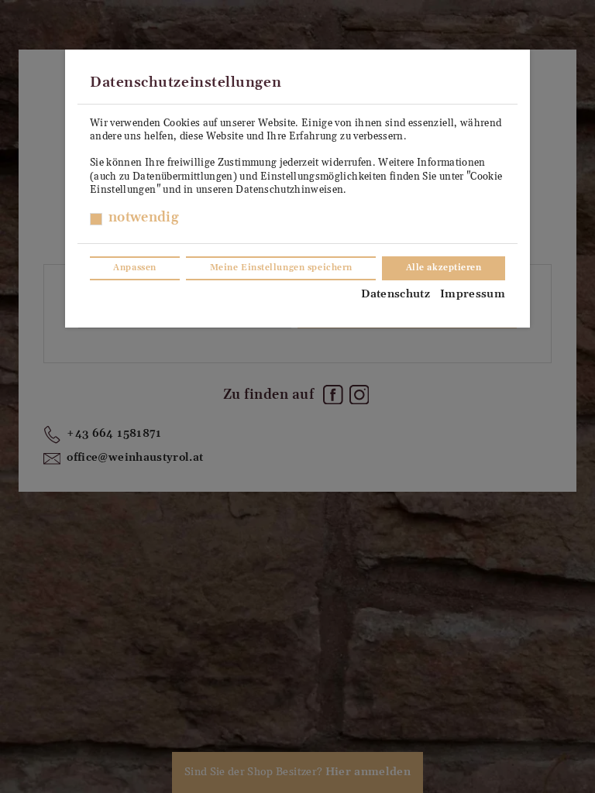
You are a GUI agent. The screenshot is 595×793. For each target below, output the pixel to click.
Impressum (472, 294)
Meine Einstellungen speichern (281, 268)
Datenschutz (395, 294)
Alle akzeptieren (444, 268)
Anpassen (134, 268)
